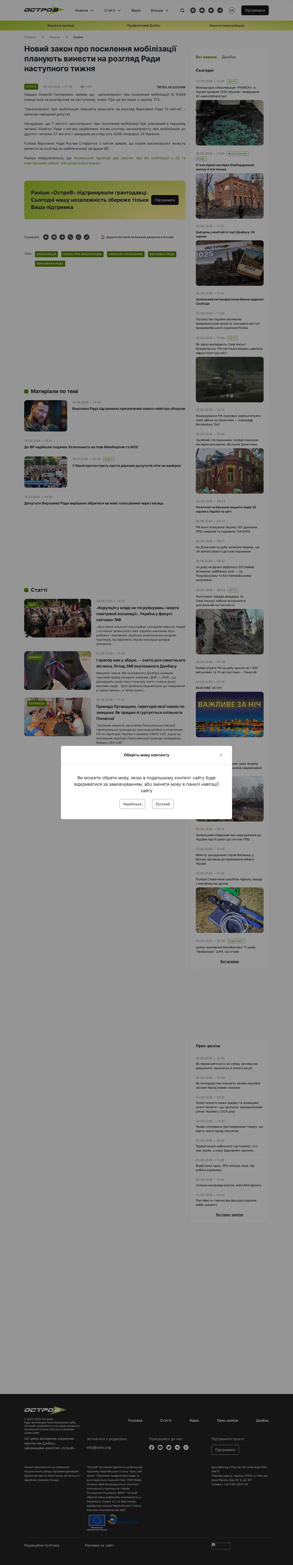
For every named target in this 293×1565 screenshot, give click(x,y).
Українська (132, 804)
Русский (163, 804)
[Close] (221, 755)
